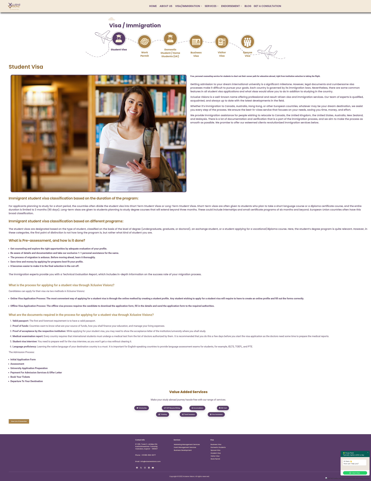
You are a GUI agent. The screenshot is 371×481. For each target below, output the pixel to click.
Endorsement (230, 6)
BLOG (248, 6)
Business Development (183, 450)
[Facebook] (137, 467)
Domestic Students (218, 447)
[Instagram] (145, 467)
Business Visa (196, 54)
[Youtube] (153, 467)
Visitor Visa (222, 54)
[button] (188, 6)
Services (210, 6)
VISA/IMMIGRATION (187, 6)
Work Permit (144, 54)
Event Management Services (185, 447)
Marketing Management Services (187, 444)
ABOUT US (166, 6)
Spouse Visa (247, 54)
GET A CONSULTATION (267, 6)
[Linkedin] (149, 467)
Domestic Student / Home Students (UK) (170, 53)
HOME (153, 6)
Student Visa (119, 49)
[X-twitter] (141, 467)
